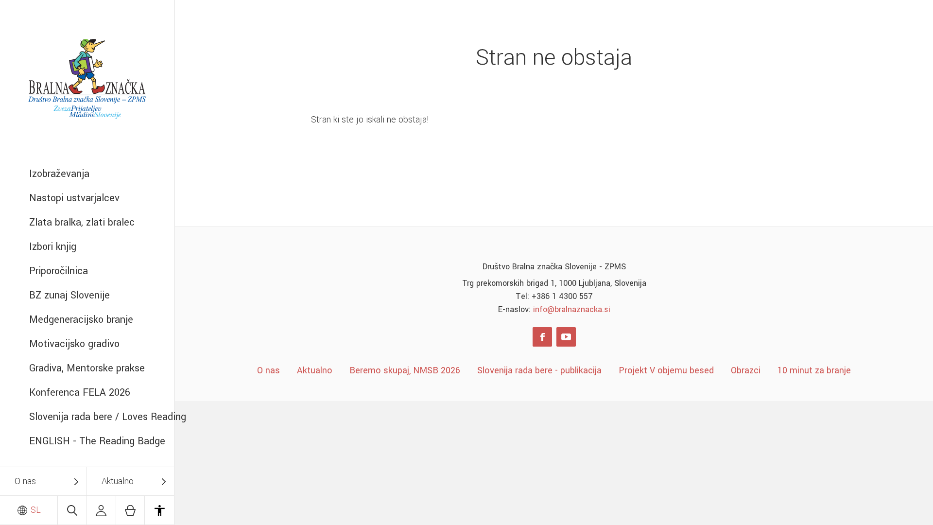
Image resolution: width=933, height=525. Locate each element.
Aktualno (118, 481)
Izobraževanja (59, 174)
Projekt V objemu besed (666, 370)
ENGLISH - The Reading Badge (97, 441)
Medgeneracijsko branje (81, 320)
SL (34, 510)
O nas (25, 481)
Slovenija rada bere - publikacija (539, 370)
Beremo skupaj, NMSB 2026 (404, 370)
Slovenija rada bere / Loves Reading (101, 417)
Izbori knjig (52, 247)
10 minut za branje (814, 370)
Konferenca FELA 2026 (79, 392)
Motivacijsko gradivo (74, 344)
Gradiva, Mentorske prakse (87, 368)
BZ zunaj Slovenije (69, 295)
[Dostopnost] (159, 510)
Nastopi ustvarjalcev (74, 198)
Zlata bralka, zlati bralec (82, 222)
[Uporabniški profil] (101, 510)
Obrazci (745, 370)
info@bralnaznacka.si (571, 309)
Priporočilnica (58, 271)
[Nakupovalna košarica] (130, 510)
